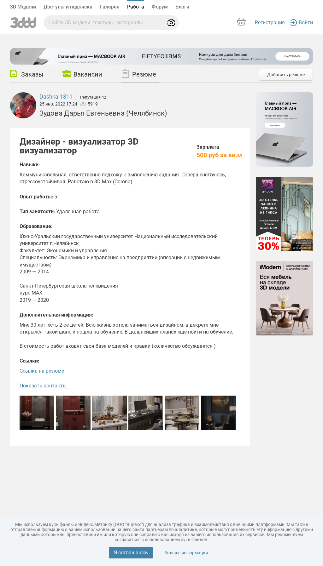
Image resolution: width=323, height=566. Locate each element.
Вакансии (87, 74)
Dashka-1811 (56, 96)
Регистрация (270, 23)
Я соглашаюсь (131, 553)
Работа (135, 7)
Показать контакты (43, 386)
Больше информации (186, 552)
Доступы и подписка (68, 7)
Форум (160, 7)
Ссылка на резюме (42, 371)
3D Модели (23, 7)
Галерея (110, 7)
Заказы (32, 74)
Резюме (144, 74)
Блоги (182, 7)
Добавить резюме (286, 74)
